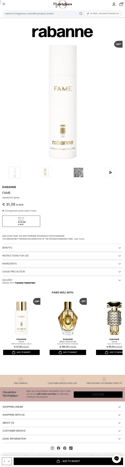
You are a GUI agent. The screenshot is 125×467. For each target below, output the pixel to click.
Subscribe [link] (98, 394)
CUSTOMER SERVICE (13, 431)
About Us (8, 423)
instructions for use (15, 255)
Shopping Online (12, 407)
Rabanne (9, 187)
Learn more (30, 210)
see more (79, 238)
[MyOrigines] (62, 4)
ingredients (9, 263)
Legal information (14, 439)
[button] (116, 458)
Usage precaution (13, 271)
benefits (7, 248)
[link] (114, 4)
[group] (62, 100)
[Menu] (4, 4)
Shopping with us (13, 415)
